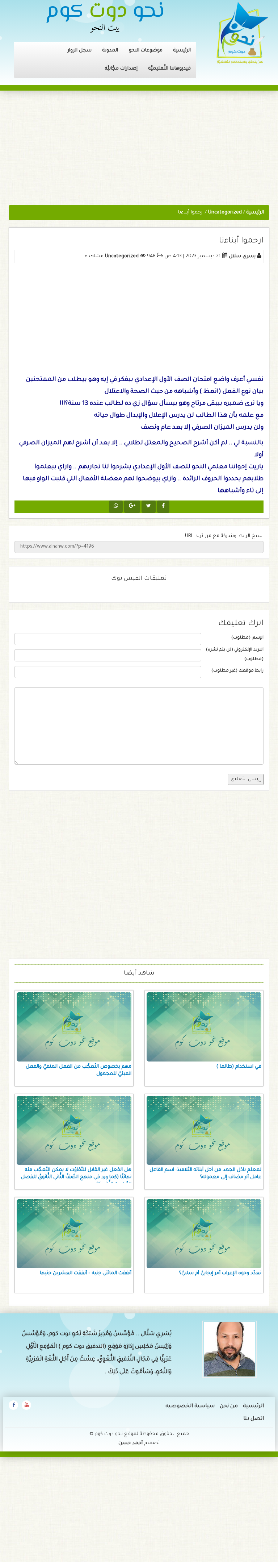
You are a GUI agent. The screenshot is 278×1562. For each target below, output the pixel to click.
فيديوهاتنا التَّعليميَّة (169, 68)
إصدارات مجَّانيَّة (121, 68)
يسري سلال (242, 256)
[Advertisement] (139, 151)
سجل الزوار (80, 50)
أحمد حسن (130, 1443)
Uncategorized (122, 256)
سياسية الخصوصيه (190, 1406)
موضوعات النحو (146, 50)
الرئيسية (182, 50)
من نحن (229, 1406)
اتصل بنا (253, 1419)
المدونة (110, 50)
